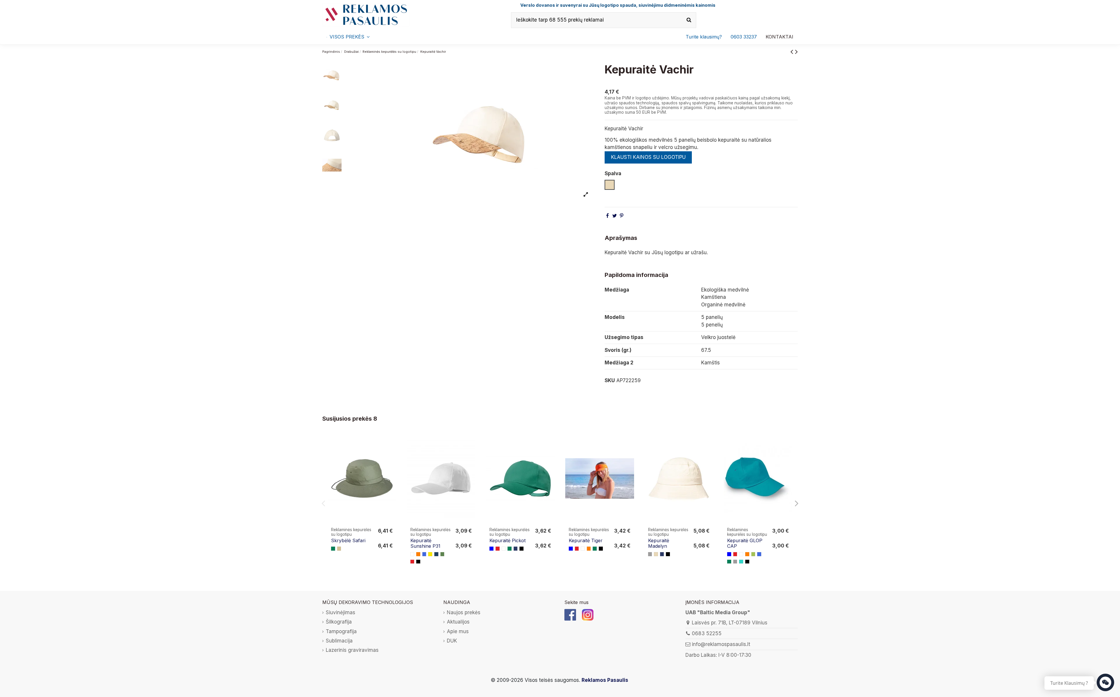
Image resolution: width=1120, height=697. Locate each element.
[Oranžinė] (418, 554)
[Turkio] (741, 562)
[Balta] (412, 554)
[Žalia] (333, 549)
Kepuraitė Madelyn (658, 543)
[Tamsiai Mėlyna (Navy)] (436, 554)
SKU (610, 380)
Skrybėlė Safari (348, 540)
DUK (452, 641)
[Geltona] (430, 554)
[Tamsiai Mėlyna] (516, 549)
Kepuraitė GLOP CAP (744, 543)
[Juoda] (418, 562)
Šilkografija (339, 622)
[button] (743, 36)
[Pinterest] (621, 216)
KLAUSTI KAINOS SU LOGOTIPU (648, 157)
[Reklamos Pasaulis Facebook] (570, 614)
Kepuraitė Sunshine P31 (425, 543)
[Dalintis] (607, 216)
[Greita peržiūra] (392, 455)
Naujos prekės (463, 612)
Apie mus (458, 631)
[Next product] (796, 51)
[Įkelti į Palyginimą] (392, 444)
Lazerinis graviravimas (352, 650)
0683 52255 (707, 633)
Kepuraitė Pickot (507, 540)
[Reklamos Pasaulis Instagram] (588, 614)
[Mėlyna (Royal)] (424, 554)
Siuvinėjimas (340, 612)
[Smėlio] (339, 549)
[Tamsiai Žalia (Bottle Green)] (442, 554)
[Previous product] (792, 51)
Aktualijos (458, 622)
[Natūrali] (656, 554)
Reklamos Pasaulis (605, 680)
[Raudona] (412, 562)
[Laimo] (753, 554)
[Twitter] (614, 216)
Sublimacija (339, 641)
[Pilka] (650, 554)
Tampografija (341, 631)
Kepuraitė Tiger (586, 540)
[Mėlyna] (491, 549)
